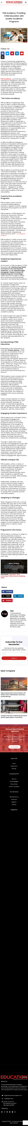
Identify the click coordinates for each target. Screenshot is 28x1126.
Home (14, 763)
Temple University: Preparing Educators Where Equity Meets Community (14, 716)
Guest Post (14, 799)
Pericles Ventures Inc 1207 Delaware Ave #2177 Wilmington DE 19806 (9, 1103)
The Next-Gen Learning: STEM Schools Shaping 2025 (13, 576)
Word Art (14, 804)
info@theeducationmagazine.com (12, 1095)
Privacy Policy (14, 784)
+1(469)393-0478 (8, 1098)
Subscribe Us (14, 766)
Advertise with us (14, 797)
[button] (26, 2)
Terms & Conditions (14, 786)
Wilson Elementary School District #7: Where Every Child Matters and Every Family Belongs (13, 694)
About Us (14, 779)
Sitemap (14, 768)
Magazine (14, 802)
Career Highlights (14, 781)
